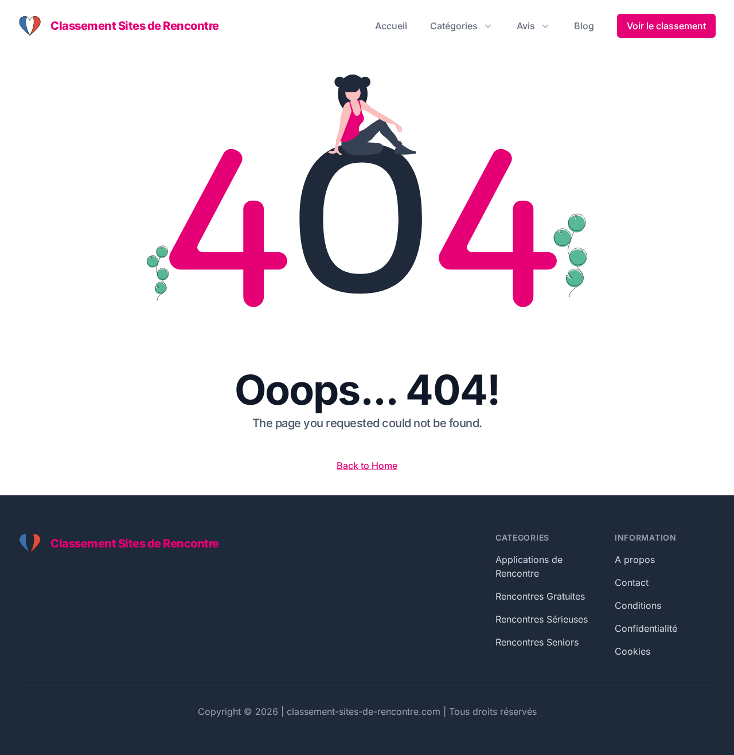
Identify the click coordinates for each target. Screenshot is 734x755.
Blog (584, 26)
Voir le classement (666, 26)
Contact (632, 582)
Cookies (632, 651)
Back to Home (367, 465)
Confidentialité (646, 628)
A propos (635, 559)
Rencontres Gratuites (540, 596)
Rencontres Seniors (537, 642)
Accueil (391, 26)
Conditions (638, 605)
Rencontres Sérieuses (541, 619)
